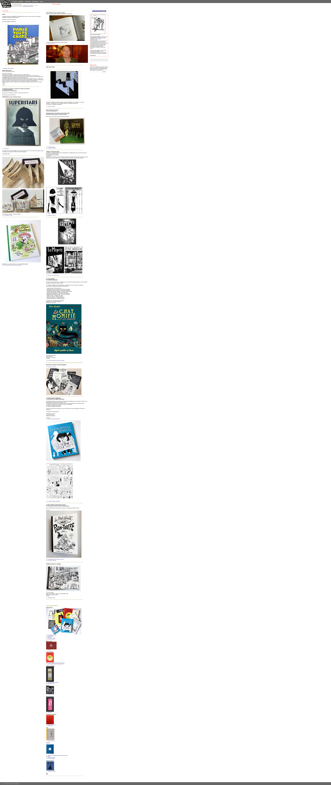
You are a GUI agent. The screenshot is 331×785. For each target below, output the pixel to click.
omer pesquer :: (17, 783)
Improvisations (51, 740)
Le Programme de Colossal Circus (55, 663)
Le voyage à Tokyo (8, 215)
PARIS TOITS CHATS (8, 68)
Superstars (6, 148)
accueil (15, 1)
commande (28, 1)
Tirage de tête (51, 694)
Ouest (49, 649)
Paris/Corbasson (51, 724)
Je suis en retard (51, 638)
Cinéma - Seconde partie (53, 275)
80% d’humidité (51, 757)
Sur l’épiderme (51, 683)
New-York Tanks (51, 106)
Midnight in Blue (51, 771)
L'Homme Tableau (52, 148)
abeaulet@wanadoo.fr (28, 6)
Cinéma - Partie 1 (52, 215)
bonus (41, 1)
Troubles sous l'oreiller (53, 682)
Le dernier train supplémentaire (95, 39)
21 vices (50, 712)
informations (35, 1)
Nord (49, 756)
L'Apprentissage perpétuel (54, 418)
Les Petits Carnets (52, 366)
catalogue (20, 1)
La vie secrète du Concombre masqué (12, 265)
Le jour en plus (51, 43)
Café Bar (50, 637)
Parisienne (50, 725)
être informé (104, 52)
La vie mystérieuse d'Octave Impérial (56, 662)
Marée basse (51, 636)
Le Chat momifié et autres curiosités (56, 360)
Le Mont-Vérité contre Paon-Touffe (56, 559)
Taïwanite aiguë (51, 597)
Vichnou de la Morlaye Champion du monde (58, 755)
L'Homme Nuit (51, 147)
